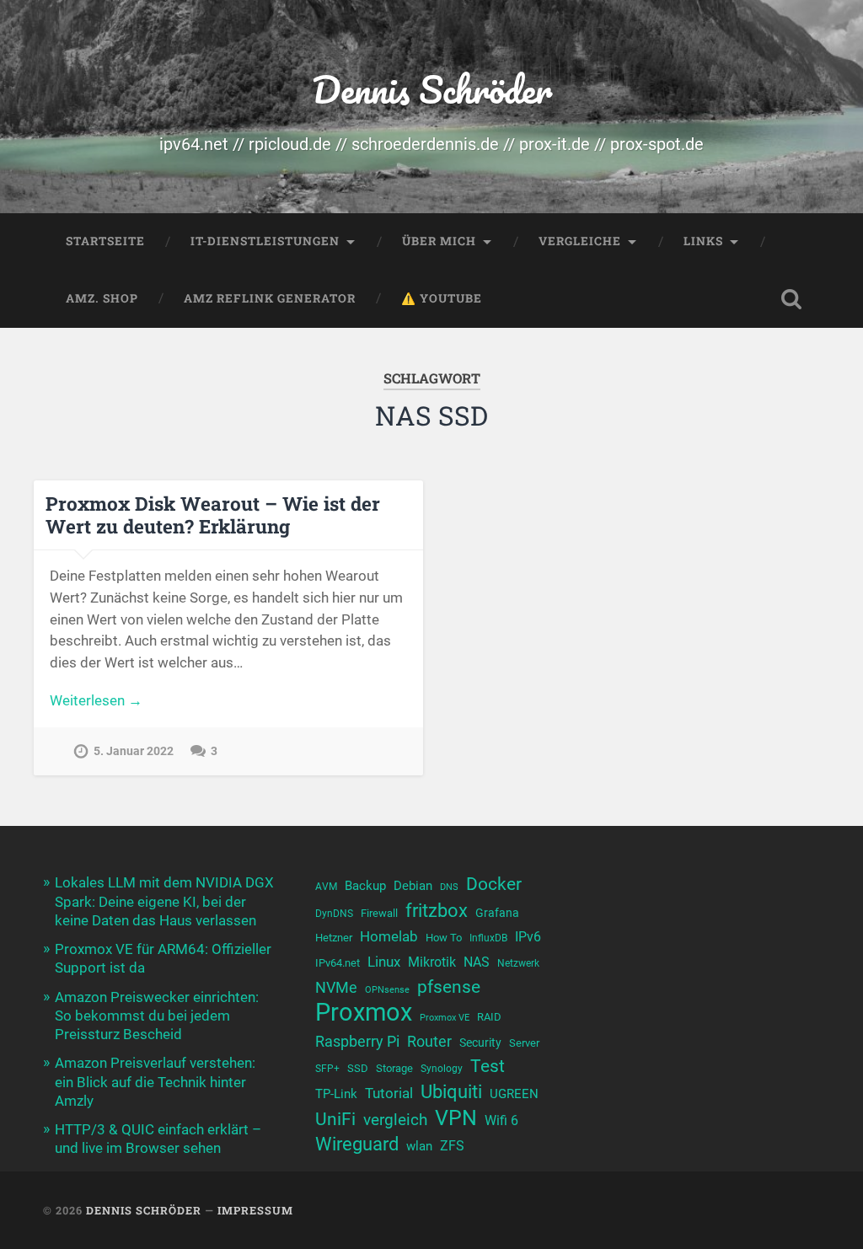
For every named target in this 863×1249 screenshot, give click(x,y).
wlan (419, 1146)
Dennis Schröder (432, 89)
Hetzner (333, 937)
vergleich (395, 1119)
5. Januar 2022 (134, 751)
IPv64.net (337, 963)
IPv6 (528, 937)
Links (703, 241)
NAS (477, 962)
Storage (394, 1068)
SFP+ (327, 1069)
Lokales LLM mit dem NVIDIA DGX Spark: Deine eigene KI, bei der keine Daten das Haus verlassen (164, 901)
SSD (357, 1068)
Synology (442, 1069)
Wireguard (357, 1144)
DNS (449, 887)
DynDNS (334, 913)
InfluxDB (488, 938)
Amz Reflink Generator (270, 298)
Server (524, 1043)
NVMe (336, 987)
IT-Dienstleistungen (265, 241)
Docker (494, 883)
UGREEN (514, 1094)
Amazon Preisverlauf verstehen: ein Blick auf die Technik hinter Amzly (155, 1081)
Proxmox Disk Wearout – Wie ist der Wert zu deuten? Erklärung (213, 514)
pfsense (448, 986)
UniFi (335, 1118)
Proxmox (363, 1012)
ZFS (452, 1146)
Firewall (379, 913)
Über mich (439, 241)
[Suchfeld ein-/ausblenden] (791, 299)
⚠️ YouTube (441, 298)
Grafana (497, 912)
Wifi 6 (501, 1120)
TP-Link (336, 1094)
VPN (456, 1118)
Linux (383, 961)
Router (429, 1041)
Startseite (105, 241)
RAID (489, 1016)
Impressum (255, 1210)
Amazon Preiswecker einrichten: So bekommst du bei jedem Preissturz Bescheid (157, 1016)
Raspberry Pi (357, 1041)
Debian (413, 885)
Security (480, 1042)
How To (444, 937)
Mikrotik (432, 962)
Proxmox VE (444, 1017)
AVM (326, 887)
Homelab (389, 936)
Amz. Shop (102, 298)
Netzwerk (518, 963)
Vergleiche (580, 241)
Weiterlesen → (96, 700)
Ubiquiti (451, 1091)
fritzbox (436, 910)
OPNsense (387, 989)
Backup (365, 885)
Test (487, 1065)
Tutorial (389, 1093)
